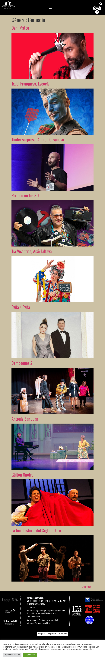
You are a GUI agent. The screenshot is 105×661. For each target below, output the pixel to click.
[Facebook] (95, 8)
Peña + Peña (20, 307)
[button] (50, 7)
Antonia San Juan (24, 418)
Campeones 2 (21, 363)
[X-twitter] (99, 8)
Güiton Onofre (22, 474)
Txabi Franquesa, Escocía (30, 83)
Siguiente (87, 587)
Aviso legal (31, 620)
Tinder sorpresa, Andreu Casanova (37, 139)
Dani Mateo (20, 27)
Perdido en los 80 (25, 195)
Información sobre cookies (38, 623)
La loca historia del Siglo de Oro (36, 530)
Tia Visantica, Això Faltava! (32, 251)
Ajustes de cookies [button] (12, 655)
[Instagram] (97, 12)
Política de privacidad (48, 620)
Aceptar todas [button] (29, 655)
